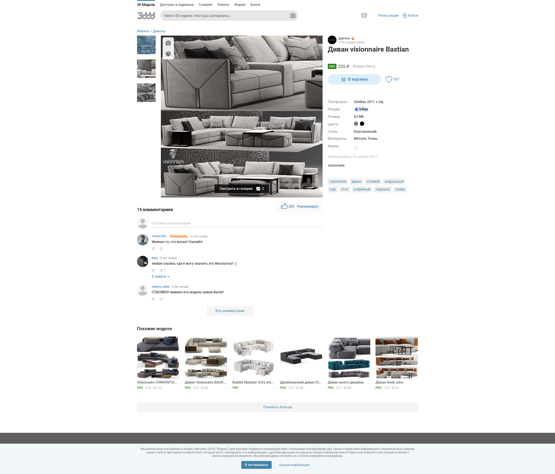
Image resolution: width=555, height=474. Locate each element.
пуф (333, 189)
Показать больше (277, 407)
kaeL (155, 258)
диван (356, 181)
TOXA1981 (159, 236)
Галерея (205, 5)
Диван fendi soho (389, 382)
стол (344, 189)
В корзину (358, 79)
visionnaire (338, 181)
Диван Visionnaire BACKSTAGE (205, 382)
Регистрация (388, 15)
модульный (394, 181)
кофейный (362, 189)
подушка (382, 189)
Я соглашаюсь (256, 465)
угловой (373, 181)
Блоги (255, 5)
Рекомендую (303, 206)
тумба (400, 189)
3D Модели (146, 5)
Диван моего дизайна (346, 382)
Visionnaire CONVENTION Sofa (157, 382)
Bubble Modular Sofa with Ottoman (252, 382)
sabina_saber (161, 286)
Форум (239, 5)
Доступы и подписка (177, 5)
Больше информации (294, 465)
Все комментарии (229, 311)
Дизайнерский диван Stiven (300, 382)
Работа (223, 5)
